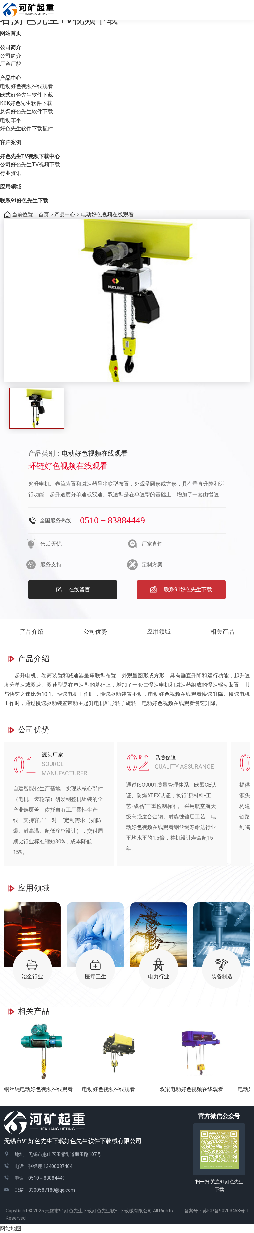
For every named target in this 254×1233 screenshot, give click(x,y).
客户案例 (10, 142)
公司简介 (10, 47)
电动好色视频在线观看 (26, 86)
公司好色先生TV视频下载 (30, 164)
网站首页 (10, 33)
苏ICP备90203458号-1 (228, 1210)
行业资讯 (10, 173)
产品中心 (10, 78)
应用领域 (10, 186)
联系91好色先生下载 (24, 200)
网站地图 (10, 1228)
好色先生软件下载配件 (26, 128)
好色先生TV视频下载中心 (30, 156)
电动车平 (10, 120)
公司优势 (95, 631)
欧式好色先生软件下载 (26, 95)
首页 (43, 214)
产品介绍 (32, 631)
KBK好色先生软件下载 (26, 103)
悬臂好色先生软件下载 (26, 111)
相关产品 (222, 631)
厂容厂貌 (10, 64)
